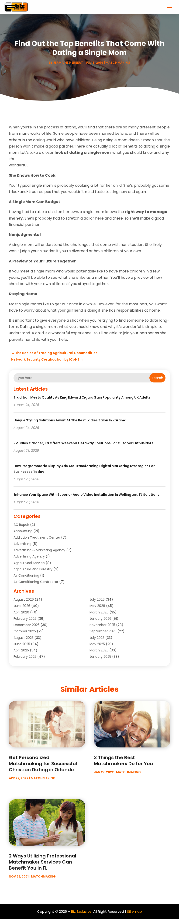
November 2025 (102, 625)
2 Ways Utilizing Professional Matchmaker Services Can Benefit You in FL (42, 862)
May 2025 (97, 644)
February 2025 (25, 656)
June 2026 (22, 605)
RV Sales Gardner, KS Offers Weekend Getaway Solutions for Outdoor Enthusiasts (83, 443)
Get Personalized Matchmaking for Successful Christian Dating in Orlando (43, 763)
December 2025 (27, 625)
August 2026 (24, 599)
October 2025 (25, 631)
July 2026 (97, 599)
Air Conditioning (26, 575)
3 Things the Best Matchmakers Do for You (123, 760)
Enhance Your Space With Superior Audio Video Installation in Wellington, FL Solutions (86, 494)
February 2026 (25, 618)
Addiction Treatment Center (37, 537)
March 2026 (99, 612)
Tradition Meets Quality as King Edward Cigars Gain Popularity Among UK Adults (82, 397)
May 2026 (97, 605)
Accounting (23, 531)
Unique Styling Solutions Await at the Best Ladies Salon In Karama (70, 420)
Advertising (22, 543)
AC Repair (21, 524)
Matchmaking (118, 62)
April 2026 (21, 612)
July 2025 (97, 637)
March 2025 (99, 650)
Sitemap (134, 911)
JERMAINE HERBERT (68, 62)
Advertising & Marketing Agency (39, 550)
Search (157, 377)
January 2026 (100, 618)
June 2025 (22, 644)
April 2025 (21, 650)
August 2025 (24, 637)
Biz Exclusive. (81, 911)
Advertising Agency (29, 556)
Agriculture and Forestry (33, 569)
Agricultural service (29, 563)
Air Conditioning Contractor (36, 581)
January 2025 (100, 656)
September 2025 (103, 631)
